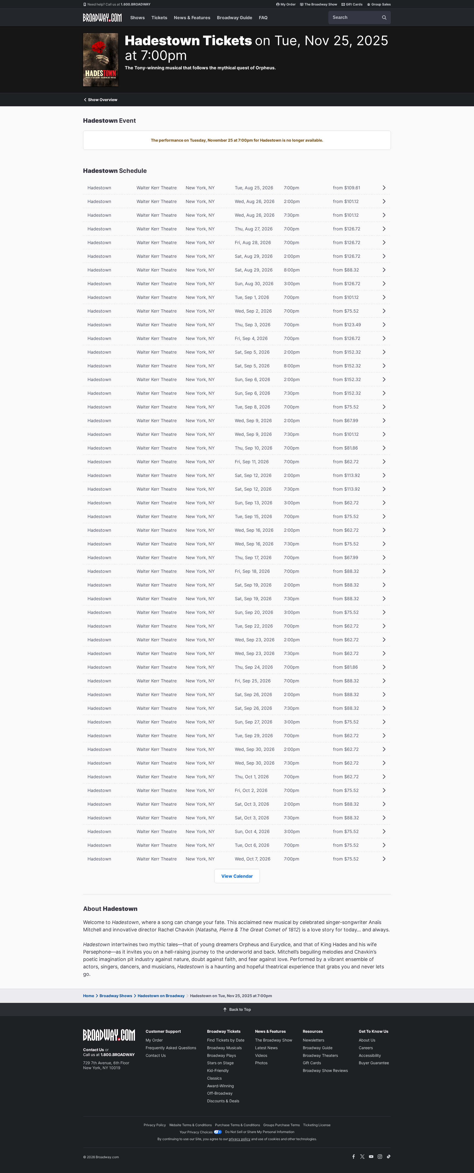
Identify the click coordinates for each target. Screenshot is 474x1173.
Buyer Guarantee (374, 1062)
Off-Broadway (220, 1093)
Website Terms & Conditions (190, 1125)
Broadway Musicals (224, 1047)
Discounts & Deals (223, 1100)
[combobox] (359, 17)
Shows (137, 17)
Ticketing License (317, 1125)
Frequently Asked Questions (171, 1047)
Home (88, 995)
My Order (288, 4)
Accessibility (370, 1055)
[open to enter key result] (384, 17)
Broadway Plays (221, 1055)
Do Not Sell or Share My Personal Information (259, 1132)
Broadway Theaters (320, 1055)
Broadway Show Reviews (325, 1070)
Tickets (159, 17)
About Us (367, 1040)
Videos (261, 1055)
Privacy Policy (155, 1125)
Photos (261, 1062)
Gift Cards (354, 4)
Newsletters (313, 1040)
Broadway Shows (116, 995)
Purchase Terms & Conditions (237, 1125)
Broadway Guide (234, 17)
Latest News (266, 1047)
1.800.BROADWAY (119, 4)
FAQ (263, 17)
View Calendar (237, 876)
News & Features (192, 17)
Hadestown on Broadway (161, 995)
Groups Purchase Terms (281, 1125)
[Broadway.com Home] (102, 17)
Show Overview (102, 100)
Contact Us (93, 1049)
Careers (366, 1047)
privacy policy (239, 1139)
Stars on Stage (220, 1062)
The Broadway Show (320, 4)
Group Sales (381, 4)
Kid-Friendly (218, 1070)
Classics (214, 1078)
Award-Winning (220, 1085)
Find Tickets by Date (225, 1040)
